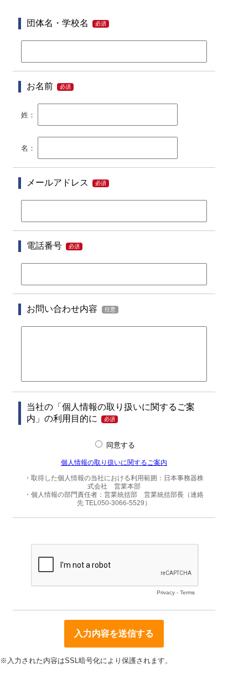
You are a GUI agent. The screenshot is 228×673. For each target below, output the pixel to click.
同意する (120, 445)
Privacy (166, 592)
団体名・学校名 (58, 23)
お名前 (40, 86)
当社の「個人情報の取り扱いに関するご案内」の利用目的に (111, 412)
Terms (187, 592)
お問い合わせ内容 (62, 309)
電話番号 (44, 245)
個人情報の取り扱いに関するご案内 (114, 462)
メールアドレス (58, 182)
